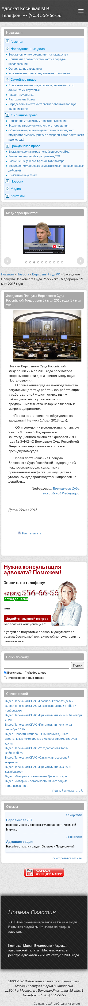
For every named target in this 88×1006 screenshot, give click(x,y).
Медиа (16, 189)
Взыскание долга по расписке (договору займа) (39, 151)
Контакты (18, 196)
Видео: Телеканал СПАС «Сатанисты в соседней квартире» (37, 760)
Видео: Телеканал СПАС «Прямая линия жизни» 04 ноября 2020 (44, 717)
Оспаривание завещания (25, 68)
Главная (17, 41)
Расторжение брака (21, 99)
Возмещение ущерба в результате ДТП (34, 156)
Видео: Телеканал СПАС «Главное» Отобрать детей (39, 701)
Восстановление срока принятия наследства (38, 54)
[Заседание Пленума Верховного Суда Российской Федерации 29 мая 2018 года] (47, 336)
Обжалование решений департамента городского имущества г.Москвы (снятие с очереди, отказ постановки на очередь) (46, 134)
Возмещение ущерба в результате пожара (36, 161)
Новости (17, 181)
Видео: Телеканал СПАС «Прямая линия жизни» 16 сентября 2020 (38, 727)
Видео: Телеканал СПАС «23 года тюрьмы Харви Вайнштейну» (37, 750)
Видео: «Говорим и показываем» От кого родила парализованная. (36, 783)
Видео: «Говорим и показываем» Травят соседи (36, 776)
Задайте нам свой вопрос (27, 618)
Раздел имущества (21, 94)
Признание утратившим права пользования (37, 121)
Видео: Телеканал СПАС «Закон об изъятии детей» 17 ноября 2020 (40, 708)
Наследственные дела (28, 49)
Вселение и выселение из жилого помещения (38, 125)
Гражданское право (25, 146)
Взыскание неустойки (22, 175)
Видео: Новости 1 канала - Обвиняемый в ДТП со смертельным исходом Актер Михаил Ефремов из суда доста (41, 738)
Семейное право (23, 79)
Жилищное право (24, 115)
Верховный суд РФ (46, 274)
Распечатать (31, 533)
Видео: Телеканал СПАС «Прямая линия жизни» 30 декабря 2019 (38, 769)
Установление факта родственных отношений (39, 73)
